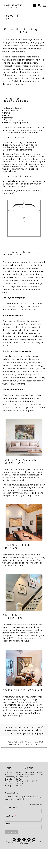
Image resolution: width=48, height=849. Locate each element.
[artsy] (24, 839)
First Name (10, 816)
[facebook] (19, 839)
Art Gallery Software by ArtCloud (31, 842)
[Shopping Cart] (44, 5)
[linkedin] (29, 839)
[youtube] (33, 839)
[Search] (39, 5)
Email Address (12, 807)
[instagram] (14, 839)
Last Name (10, 824)
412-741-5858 (31, 781)
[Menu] (34, 5)
